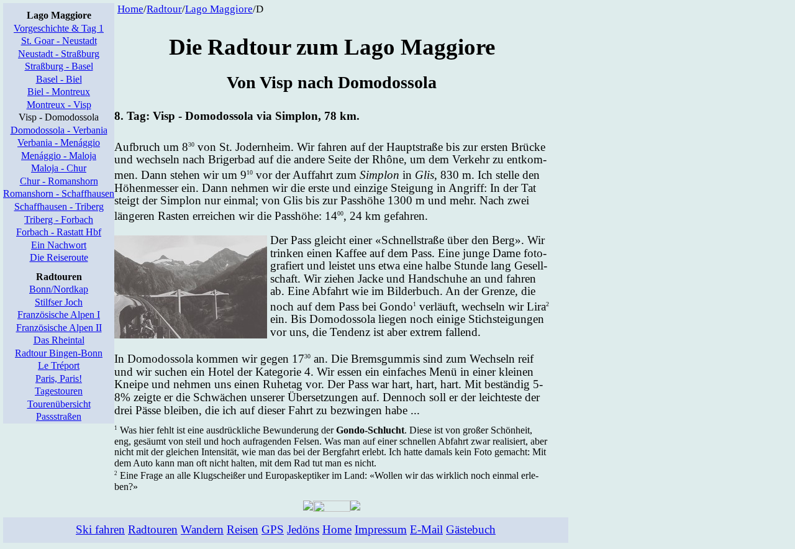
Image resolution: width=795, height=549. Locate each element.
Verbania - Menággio (58, 142)
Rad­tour (164, 9)
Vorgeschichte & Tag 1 (59, 28)
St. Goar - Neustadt (59, 40)
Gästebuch (471, 529)
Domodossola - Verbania (59, 130)
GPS (272, 529)
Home (130, 9)
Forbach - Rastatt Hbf (58, 232)
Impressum (381, 529)
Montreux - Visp (59, 104)
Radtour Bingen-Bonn (58, 353)
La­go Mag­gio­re (219, 9)
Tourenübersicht (59, 404)
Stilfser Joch (59, 302)
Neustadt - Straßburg (58, 53)
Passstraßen (58, 416)
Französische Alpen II (59, 327)
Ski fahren (100, 529)
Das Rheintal (59, 340)
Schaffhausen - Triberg (59, 206)
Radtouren (153, 529)
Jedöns (303, 529)
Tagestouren (59, 391)
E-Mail (426, 529)
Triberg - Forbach (58, 219)
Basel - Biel (59, 79)
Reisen (242, 529)
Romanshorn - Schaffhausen (58, 193)
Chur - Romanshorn (59, 181)
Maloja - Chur (58, 168)
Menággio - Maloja (58, 155)
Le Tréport (59, 365)
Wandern (202, 529)
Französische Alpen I (58, 314)
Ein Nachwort (58, 245)
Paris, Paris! (58, 378)
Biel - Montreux (58, 91)
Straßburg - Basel (59, 66)
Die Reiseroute (59, 257)
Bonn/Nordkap (58, 289)
